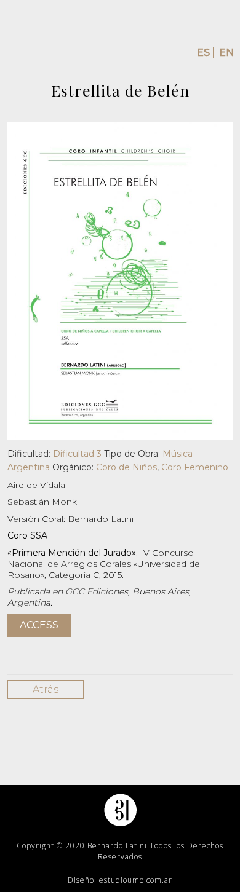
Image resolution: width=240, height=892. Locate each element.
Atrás (45, 689)
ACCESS (39, 625)
